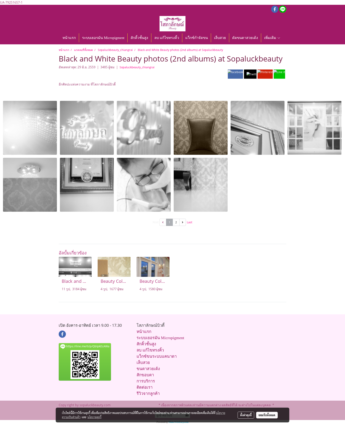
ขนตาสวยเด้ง (148, 368)
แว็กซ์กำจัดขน (196, 38)
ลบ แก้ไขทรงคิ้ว (166, 38)
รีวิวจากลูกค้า (148, 393)
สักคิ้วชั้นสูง (139, 38)
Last (189, 222)
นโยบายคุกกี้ (94, 417)
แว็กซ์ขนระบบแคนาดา (157, 356)
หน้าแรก (69, 38)
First (156, 222)
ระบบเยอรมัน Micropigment (103, 38)
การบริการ (146, 381)
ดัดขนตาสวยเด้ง (245, 38)
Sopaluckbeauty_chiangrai (137, 67)
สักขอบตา (145, 375)
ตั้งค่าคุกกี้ (246, 415)
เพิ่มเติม (270, 38)
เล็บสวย (220, 38)
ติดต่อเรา (145, 387)
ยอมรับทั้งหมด (267, 415)
